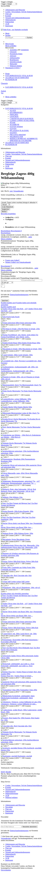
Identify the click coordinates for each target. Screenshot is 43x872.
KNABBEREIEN (16, 112)
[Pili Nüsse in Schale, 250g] (11, 329)
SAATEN (13, 133)
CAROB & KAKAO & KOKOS (21, 118)
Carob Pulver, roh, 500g (28, 634)
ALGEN (13, 110)
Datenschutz (9, 22)
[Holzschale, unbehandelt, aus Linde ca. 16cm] (17, 664)
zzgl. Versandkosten (16, 191)
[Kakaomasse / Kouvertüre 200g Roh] (15, 640)
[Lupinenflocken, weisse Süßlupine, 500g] (16, 399)
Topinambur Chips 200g (28, 690)
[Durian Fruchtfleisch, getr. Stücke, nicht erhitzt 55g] (19, 335)
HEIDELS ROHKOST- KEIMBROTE (24, 139)
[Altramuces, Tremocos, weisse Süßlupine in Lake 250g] (21, 702)
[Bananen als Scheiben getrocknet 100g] (15, 553)
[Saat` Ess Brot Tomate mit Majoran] (14, 503)
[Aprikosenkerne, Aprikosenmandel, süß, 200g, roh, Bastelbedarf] (21, 369)
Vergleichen (5, 209)
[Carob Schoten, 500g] (9, 355)
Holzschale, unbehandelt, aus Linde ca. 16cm (16, 666)
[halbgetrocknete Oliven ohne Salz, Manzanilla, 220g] (20, 545)
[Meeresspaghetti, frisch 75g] (11, 385)
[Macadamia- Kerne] (8, 539)
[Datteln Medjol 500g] (9, 407)
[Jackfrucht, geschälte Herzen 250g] (14, 748)
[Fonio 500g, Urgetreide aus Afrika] (14, 567)
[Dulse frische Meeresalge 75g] (12, 391)
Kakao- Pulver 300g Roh (29, 561)
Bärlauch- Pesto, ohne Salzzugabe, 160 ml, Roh (17, 491)
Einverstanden (6, 870)
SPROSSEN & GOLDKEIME (21, 141)
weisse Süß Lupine (23, 581)
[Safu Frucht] (6, 317)
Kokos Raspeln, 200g (25, 511)
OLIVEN (13, 128)
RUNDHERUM (11, 145)
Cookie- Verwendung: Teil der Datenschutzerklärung (23, 12)
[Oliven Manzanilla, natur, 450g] (13, 473)
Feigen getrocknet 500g (28, 323)
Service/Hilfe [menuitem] (21, 16)
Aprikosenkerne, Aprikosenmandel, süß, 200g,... (18, 371)
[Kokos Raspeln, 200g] (9, 511)
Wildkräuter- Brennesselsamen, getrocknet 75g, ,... (18, 483)
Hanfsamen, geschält (25, 756)
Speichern (5, 300)
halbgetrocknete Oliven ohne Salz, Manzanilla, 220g (19, 547)
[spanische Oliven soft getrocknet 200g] (15, 465)
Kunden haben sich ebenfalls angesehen (15, 594)
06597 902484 (6, 772)
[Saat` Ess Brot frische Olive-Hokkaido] (15, 648)
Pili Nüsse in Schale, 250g (30, 329)
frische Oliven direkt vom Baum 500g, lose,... (17, 527)
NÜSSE (12, 122)
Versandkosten (6, 838)
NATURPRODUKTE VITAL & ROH (19, 108)
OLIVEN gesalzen (16, 126)
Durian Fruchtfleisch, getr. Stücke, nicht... (15, 337)
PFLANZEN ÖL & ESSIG (19, 130)
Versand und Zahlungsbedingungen (17, 18)
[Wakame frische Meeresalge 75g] (13, 443)
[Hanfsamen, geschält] (9, 756)
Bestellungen (14, 60)
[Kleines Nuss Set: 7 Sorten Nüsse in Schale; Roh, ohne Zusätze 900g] (21, 674)
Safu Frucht (15, 317)
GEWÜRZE (14, 116)
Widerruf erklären (16, 66)
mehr (30, 237)
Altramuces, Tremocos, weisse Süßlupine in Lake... (19, 704)
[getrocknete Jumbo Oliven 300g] (13, 656)
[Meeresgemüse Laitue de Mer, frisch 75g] (6, 413)
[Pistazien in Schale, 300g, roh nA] (13, 377)
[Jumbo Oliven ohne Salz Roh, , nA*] (14, 309)
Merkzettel (13, 64)
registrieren (25, 50)
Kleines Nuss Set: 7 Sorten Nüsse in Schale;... (17, 676)
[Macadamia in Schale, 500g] (11, 349)
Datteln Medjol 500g (25, 407)
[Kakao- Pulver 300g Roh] (11, 561)
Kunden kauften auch (8, 303)
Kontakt (8, 16)
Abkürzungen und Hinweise (15, 10)
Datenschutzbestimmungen (19, 295)
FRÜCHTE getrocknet (18, 135)
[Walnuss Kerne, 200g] (9, 533)
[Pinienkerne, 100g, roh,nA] (11, 588)
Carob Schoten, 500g (25, 355)
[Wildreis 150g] (7, 497)
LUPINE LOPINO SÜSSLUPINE (22, 120)
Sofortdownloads (16, 62)
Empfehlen (12, 214)
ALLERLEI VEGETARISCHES (17, 143)
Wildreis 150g (17, 497)
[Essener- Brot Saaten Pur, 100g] (13, 718)
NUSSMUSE (14, 124)
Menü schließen (10, 46)
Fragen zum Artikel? (12, 260)
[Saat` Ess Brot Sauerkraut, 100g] (13, 517)
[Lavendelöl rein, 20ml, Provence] (13, 361)
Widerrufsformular (11, 793)
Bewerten (4, 214)
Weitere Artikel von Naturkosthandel (18, 262)
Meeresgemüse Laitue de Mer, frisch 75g (25, 413)
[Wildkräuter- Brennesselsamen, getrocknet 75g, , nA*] (20, 481)
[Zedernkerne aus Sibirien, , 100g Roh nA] (16, 435)
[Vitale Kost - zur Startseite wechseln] (14, 30)
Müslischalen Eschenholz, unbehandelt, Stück (17, 698)
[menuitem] (23, 10)
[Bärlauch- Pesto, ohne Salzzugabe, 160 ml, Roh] (18, 489)
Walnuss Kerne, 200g (25, 533)
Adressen (13, 56)
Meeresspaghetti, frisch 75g (31, 385)
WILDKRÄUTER (16, 137)
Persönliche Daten (16, 54)
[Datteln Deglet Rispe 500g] (11, 343)
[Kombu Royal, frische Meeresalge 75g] (15, 419)
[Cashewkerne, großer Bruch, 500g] (14, 710)
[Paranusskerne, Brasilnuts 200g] (13, 459)
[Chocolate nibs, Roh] (9, 575)
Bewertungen (16, 231)
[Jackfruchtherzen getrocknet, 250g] (14, 451)
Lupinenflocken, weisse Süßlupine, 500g (15, 401)
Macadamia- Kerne (23, 539)
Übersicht (13, 52)
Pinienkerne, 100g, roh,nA (31, 588)
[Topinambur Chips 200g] (10, 690)
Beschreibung (5, 231)
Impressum (9, 26)
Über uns (8, 14)
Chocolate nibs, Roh (24, 575)
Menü (7, 33)
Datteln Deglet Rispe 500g (31, 343)
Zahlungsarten (15, 58)
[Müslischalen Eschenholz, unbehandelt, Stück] (18, 696)
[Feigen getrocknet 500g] (10, 323)
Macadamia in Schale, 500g (32, 349)
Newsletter (9, 807)
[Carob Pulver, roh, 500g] (10, 634)
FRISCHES (14, 114)
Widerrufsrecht (10, 20)
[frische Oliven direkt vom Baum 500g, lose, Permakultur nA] (21, 525)
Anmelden (13, 50)
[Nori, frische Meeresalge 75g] (12, 427)
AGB (7, 24)
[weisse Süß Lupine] (8, 581)
